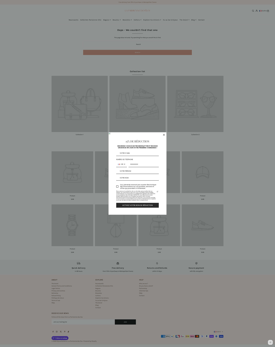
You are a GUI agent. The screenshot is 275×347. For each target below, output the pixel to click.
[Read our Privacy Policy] (157, 191)
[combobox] (121, 164)
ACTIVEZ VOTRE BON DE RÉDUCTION (137, 205)
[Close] (164, 134)
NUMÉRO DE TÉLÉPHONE (124, 159)
